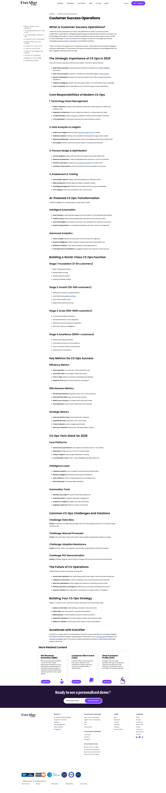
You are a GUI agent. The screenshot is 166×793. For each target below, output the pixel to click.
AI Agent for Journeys (60, 720)
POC (85, 724)
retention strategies (56, 639)
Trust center (83, 784)
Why (90, 3)
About (138, 717)
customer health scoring (86, 132)
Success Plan (88, 727)
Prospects (87, 739)
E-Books (116, 722)
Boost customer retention (92, 752)
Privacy (38, 784)
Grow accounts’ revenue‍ (91, 754)
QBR (85, 722)
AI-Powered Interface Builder (62, 717)
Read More (45, 682)
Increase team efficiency (92, 749)
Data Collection (58, 727)
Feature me (139, 724)
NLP (68, 222)
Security (138, 720)
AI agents (106, 74)
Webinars (117, 724)
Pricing (98, 3)
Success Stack (118, 729)
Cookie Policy (69, 784)
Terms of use (26, 784)
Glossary (52, 14)
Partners (86, 737)
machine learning (63, 41)
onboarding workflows (68, 296)
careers (138, 734)
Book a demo (140, 732)
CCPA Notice (54, 784)
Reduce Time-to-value (91, 747)
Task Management (59, 724)
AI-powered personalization (103, 637)
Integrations (57, 729)
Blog (115, 717)
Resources (117, 720)
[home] (29, 3)
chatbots (74, 116)
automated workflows (83, 163)
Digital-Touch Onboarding (92, 720)
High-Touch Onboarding (91, 717)
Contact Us (139, 729)
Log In (126, 3)
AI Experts (57, 722)
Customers (82, 3)
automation (73, 41)
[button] (60, 3)
